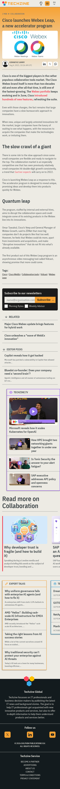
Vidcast (44, 274)
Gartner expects (23, 172)
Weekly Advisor (37, 306)
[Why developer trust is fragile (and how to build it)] (25, 530)
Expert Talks (17, 583)
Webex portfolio (41, 91)
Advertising (30, 765)
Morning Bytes (16, 306)
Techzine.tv (21, 392)
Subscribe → (45, 299)
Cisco (4, 274)
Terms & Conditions (30, 775)
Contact (30, 771)
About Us (30, 768)
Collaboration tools (30, 274)
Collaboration (17, 14)
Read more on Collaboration (20, 502)
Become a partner (30, 761)
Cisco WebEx (14, 274)
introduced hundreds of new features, (24, 97)
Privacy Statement (30, 778)
